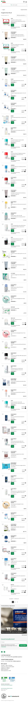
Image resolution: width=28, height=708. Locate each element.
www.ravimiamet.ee (4, 688)
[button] (25, 24)
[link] (11, 602)
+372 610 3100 (9, 656)
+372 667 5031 (9, 661)
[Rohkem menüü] (26, 2)
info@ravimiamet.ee (9, 688)
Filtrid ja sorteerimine (21, 15)
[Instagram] (4, 652)
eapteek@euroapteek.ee (17, 656)
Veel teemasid (24, 635)
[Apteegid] (24, 2)
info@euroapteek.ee (17, 661)
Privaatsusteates (3, 646)
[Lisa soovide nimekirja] (2, 18)
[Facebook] (2, 652)
